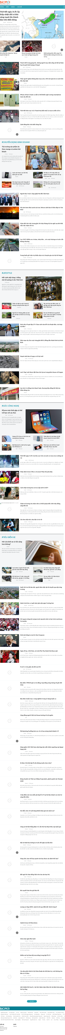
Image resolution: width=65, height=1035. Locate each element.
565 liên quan (10, 415)
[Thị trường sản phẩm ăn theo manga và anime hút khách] (44, 158)
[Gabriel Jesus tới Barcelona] (9, 928)
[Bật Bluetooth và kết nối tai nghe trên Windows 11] (6, 447)
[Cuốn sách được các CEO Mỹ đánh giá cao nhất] (6, 175)
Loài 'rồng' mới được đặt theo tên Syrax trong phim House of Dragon (41, 372)
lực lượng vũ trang (60, 1012)
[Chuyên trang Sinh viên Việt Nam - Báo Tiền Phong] (21, 328)
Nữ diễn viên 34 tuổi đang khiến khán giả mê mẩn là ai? (37, 811)
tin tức (17, 1012)
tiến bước (36, 1012)
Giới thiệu (2, 1026)
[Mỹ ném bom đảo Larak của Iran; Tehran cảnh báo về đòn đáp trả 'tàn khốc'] (9, 213)
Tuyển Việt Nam (42, 1018)
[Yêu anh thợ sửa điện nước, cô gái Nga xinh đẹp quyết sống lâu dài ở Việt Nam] (38, 306)
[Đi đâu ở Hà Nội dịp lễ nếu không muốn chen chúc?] (9, 768)
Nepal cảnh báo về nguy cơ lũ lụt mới (31, 356)
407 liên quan (30, 508)
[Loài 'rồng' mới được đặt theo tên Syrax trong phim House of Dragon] (9, 377)
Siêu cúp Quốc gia (16, 1016)
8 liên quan (29, 909)
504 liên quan (30, 243)
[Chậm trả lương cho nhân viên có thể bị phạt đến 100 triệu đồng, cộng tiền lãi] (9, 509)
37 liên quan (29, 876)
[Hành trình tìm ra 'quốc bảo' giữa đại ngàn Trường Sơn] (9, 608)
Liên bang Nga (9, 1016)
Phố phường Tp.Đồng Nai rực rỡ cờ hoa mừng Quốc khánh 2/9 (39, 731)
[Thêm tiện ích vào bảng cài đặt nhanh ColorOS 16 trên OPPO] (38, 439)
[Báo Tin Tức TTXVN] (1, 22)
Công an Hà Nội (23, 1012)
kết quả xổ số (35, 1018)
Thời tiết (48, 1018)
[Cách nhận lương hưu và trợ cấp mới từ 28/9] (9, 493)
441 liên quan (28, 67)
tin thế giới (48, 1014)
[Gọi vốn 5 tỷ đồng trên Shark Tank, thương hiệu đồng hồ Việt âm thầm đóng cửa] (9, 393)
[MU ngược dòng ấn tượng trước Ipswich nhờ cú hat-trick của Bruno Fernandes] (9, 624)
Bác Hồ (48, 1019)
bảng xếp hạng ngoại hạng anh (36, 1016)
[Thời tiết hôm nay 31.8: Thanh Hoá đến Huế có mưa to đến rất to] (9, 116)
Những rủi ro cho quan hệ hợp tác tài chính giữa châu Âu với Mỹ (52, 183)
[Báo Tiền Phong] (45, 58)
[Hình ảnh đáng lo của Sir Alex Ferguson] (9, 640)
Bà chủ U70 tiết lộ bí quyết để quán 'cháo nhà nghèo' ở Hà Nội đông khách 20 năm (52, 314)
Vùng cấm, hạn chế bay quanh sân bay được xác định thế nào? (39, 858)
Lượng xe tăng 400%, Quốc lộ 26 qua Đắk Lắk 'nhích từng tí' (38, 907)
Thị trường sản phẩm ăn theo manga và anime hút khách (11, 149)
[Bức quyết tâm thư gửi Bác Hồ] (9, 896)
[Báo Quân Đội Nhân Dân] (22, 701)
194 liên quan (29, 925)
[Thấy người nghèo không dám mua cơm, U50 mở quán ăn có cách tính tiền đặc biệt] (9, 84)
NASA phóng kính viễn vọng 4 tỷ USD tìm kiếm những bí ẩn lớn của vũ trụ (53, 55)
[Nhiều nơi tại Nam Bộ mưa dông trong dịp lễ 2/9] (9, 960)
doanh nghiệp (18, 1019)
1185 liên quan (9, 22)
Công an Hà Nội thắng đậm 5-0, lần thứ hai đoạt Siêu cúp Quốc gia (40, 827)
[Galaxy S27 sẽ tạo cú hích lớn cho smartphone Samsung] (6, 439)
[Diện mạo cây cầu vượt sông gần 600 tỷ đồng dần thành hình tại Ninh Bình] (9, 346)
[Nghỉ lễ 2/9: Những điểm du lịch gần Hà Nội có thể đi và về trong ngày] (6, 315)
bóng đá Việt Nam (4, 1014)
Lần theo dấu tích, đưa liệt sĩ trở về (31, 519)
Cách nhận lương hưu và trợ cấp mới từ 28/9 (34, 488)
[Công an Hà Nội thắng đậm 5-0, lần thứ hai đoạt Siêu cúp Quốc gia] (9, 832)
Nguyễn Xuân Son (33, 1019)
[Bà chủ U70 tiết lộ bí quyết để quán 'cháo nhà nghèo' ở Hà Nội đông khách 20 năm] (38, 315)
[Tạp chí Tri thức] (21, 126)
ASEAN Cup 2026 (25, 1016)
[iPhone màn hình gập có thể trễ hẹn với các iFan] (44, 421)
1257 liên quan (29, 623)
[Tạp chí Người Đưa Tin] (21, 733)
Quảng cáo (2, 1030)
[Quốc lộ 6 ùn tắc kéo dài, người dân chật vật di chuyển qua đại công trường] (9, 592)
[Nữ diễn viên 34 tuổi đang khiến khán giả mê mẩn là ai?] (9, 816)
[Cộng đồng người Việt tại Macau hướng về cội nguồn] (9, 720)
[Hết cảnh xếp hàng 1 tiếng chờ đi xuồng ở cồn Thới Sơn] (44, 289)
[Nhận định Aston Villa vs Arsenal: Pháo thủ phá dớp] (9, 477)
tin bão (43, 1019)
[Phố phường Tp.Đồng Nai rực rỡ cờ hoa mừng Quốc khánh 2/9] (9, 736)
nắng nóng (54, 1016)
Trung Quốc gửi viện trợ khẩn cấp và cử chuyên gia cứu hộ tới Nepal (41, 255)
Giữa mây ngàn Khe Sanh (28, 939)
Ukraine (53, 1018)
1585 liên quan (31, 460)
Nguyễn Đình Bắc (4, 1012)
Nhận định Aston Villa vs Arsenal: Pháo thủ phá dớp (36, 472)
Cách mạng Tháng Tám (57, 1014)
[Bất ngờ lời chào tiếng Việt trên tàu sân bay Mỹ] (9, 880)
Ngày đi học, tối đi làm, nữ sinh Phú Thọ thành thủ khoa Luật (39, 651)
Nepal (39, 1019)
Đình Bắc (15, 1018)
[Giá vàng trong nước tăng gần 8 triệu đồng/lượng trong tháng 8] (6, 184)
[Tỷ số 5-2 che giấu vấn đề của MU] (9, 672)
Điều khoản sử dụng (3, 1027)
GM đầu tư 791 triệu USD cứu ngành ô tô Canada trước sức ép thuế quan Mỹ (52, 174)
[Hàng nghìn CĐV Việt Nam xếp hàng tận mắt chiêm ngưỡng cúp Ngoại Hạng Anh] (9, 752)
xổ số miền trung (51, 1012)
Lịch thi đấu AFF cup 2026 (15, 1014)
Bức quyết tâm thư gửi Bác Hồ (29, 890)
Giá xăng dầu (36, 1014)
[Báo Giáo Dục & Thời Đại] (23, 57)
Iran (51, 1019)
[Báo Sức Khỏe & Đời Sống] (13, 318)
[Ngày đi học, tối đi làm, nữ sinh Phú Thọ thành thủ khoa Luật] (9, 656)
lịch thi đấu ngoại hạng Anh (27, 1014)
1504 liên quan (30, 605)
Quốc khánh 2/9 (21, 1018)
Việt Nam (3, 1016)
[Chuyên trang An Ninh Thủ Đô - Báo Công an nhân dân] (21, 67)
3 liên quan (31, 829)
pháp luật (43, 1014)
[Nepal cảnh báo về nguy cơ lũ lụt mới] (9, 361)
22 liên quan (29, 733)
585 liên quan (53, 187)
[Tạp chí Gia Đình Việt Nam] (22, 765)
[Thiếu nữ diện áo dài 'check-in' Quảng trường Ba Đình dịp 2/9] (6, 306)
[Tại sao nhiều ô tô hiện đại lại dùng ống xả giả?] (38, 579)
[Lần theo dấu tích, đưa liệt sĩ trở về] (9, 525)
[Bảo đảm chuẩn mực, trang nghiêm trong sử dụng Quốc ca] (9, 704)
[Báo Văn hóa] (21, 113)
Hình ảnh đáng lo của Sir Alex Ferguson (32, 635)
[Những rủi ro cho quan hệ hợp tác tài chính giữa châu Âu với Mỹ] (38, 184)
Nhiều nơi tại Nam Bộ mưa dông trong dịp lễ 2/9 (35, 955)
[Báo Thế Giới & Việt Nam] (3, 415)
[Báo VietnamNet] (21, 83)
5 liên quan (30, 99)
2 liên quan (29, 126)
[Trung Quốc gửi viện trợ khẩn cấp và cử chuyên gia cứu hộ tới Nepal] (9, 260)
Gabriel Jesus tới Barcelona (28, 923)
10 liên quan (7, 282)
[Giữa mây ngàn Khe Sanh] (9, 944)
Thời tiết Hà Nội (43, 1012)
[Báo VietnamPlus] (2, 57)
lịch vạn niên (60, 1016)
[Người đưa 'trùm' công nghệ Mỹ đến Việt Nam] (9, 199)
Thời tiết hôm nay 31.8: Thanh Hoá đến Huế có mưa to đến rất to (40, 111)
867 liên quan (21, 580)
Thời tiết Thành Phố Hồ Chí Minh (7, 1019)
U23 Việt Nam (12, 1012)
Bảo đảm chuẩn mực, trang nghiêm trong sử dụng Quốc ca (38, 699)
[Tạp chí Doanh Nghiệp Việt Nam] (45, 571)
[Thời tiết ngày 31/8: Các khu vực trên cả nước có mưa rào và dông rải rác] (9, 461)
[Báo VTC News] (14, 307)
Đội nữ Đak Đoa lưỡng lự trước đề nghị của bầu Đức (36, 843)
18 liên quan (31, 701)
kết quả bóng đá (25, 1019)
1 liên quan (11, 154)
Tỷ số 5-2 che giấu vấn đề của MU (30, 667)
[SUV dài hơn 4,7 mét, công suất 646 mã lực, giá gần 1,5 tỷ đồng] (6, 579)
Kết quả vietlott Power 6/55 (6, 1018)
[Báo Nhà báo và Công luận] (4, 546)
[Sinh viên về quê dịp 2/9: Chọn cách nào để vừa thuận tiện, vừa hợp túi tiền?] (9, 330)
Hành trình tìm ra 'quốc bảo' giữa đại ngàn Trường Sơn (37, 603)
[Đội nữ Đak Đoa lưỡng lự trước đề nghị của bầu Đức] (9, 848)
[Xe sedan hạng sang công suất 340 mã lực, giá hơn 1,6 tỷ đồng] (38, 570)
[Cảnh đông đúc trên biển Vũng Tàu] (9, 130)
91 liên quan (30, 591)
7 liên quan (30, 474)
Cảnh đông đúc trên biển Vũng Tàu (30, 124)
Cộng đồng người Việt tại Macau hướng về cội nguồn (36, 715)
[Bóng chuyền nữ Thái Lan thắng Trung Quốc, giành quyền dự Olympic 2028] (9, 784)
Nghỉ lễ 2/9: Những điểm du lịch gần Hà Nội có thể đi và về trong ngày (21, 314)
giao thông (56, 1019)
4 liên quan (31, 653)
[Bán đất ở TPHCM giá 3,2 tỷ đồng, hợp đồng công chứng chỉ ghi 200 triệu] (9, 688)
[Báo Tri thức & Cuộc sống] (22, 358)
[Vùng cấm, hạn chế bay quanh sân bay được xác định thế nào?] (9, 864)
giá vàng (63, 1018)
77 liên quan (30, 521)
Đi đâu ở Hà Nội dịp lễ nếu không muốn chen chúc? (36, 763)
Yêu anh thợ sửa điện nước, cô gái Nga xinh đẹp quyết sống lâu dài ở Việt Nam (52, 305)
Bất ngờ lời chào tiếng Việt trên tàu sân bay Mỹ (35, 874)
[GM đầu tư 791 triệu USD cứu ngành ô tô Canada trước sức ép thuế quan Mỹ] (38, 175)
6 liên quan (31, 751)
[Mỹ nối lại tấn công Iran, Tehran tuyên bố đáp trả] (10, 46)
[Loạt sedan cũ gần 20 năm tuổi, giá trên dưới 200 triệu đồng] (6, 570)
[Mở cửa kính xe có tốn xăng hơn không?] (44, 553)
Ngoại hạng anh (47, 1016)
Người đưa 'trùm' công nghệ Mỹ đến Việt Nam (34, 194)
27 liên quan (31, 783)
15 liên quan (29, 328)
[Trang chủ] (5, 2)
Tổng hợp (15, 1026)
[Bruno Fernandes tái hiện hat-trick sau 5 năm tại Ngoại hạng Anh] (32, 46)
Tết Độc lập (28, 1018)
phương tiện (30, 1012)
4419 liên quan (29, 957)
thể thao (58, 1018)
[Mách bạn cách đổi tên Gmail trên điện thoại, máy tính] (38, 447)
